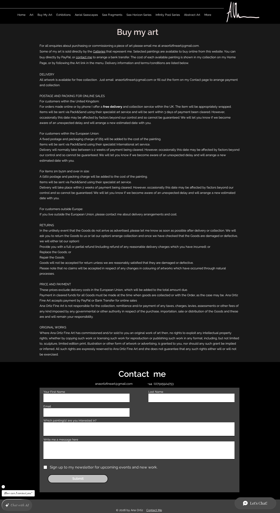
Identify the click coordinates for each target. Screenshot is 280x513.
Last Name (155, 391)
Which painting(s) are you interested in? (70, 420)
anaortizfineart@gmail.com (180, 46)
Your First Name (54, 391)
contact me (84, 57)
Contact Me (154, 510)
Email (47, 406)
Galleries (99, 51)
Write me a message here (60, 439)
